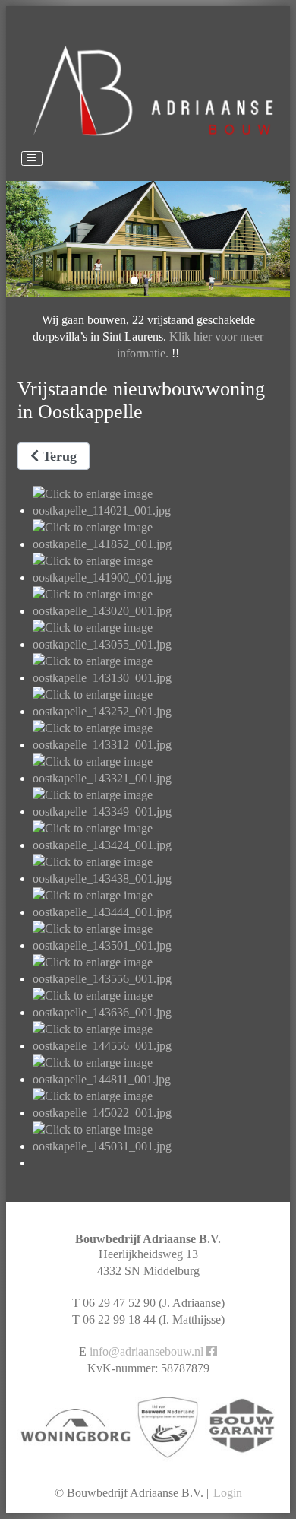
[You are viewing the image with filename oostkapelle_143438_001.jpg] (156, 878)
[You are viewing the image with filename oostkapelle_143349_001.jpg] (156, 811)
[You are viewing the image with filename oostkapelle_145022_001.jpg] (156, 1112)
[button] (120, 280)
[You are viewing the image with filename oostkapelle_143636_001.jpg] (156, 1012)
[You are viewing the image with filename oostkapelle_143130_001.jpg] (156, 677)
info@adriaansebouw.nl (146, 1351)
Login (227, 1492)
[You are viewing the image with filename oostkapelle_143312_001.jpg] (156, 744)
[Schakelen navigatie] (32, 158)
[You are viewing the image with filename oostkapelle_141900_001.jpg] (156, 577)
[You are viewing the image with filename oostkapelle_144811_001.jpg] (156, 1079)
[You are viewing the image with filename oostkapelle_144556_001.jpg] (156, 1045)
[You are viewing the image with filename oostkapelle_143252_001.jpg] (156, 711)
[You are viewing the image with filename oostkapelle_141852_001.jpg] (156, 544)
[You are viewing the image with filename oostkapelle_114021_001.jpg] (156, 510)
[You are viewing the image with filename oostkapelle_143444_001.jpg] (156, 911)
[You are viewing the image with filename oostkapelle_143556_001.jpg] (156, 978)
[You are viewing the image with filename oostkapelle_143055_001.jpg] (156, 644)
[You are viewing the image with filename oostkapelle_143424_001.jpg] (156, 845)
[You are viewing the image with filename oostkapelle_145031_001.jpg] (156, 1146)
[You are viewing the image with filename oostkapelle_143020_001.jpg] (156, 610)
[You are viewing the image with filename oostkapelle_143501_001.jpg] (156, 945)
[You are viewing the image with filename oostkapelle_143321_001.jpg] (156, 778)
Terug (58, 456)
